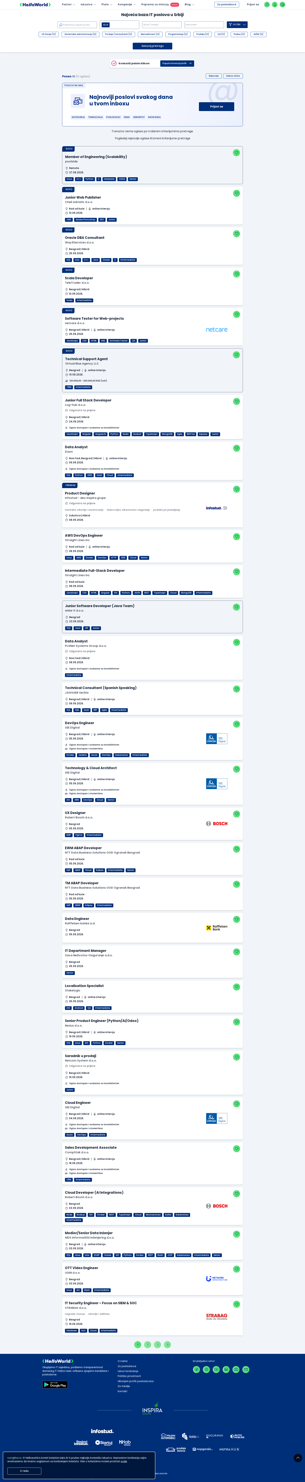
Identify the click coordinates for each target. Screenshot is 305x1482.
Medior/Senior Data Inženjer (89, 1233)
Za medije (124, 1386)
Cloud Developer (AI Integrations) (94, 1192)
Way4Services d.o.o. (79, 242)
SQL (68, 259)
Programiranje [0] (178, 34)
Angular (86, 434)
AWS (89, 475)
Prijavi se (216, 107)
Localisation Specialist (84, 985)
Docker (89, 557)
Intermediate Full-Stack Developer (95, 570)
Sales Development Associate (91, 1147)
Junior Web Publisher (83, 197)
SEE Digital (72, 728)
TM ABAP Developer (81, 883)
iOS (68, 1008)
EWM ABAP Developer (83, 848)
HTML (94, 340)
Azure (94, 755)
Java (95, 259)
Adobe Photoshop (85, 219)
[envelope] (245, 1369)
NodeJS (137, 434)
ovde (124, 1461)
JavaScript (72, 340)
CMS (69, 219)
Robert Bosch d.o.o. (79, 817)
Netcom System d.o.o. (81, 1060)
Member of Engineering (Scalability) (96, 156)
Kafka (168, 1214)
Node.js (81, 1214)
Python (89, 179)
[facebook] (196, 1369)
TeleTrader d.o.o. (77, 283)
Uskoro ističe (233, 75)
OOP (170, 1255)
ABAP (77, 870)
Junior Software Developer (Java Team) (99, 606)
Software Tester (118, 340)
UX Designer (75, 812)
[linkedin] (226, 1369)
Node (69, 1214)
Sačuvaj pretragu (153, 46)
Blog (188, 4)
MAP (69, 835)
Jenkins (83, 755)
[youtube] (216, 1369)
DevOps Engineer (79, 723)
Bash (160, 1255)
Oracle (106, 259)
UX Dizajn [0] (49, 34)
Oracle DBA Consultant (84, 237)
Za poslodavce (226, 4)
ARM (76, 799)
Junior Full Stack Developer (88, 400)
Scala (69, 300)
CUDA (122, 179)
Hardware (109, 179)
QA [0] (221, 34)
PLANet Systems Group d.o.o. (86, 646)
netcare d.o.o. (75, 323)
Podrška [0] (202, 34)
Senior (133, 179)
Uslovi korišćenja (128, 1371)
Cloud (110, 475)
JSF (86, 628)
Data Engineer (77, 918)
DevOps (102, 557)
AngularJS (100, 434)
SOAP (97, 1255)
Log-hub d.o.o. (75, 405)
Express (203, 434)
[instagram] (206, 1369)
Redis (126, 434)
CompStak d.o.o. (77, 1152)
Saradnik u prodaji (80, 1056)
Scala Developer (79, 278)
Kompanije (125, 4)
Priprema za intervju (155, 4)
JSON (137, 592)
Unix (77, 259)
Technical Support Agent (86, 359)
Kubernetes (121, 755)
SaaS (99, 475)
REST (146, 592)
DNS (123, 557)
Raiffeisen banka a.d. (80, 923)
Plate (105, 4)
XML (103, 340)
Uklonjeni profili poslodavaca (136, 1381)
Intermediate (128, 259)
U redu (24, 1471)
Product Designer (80, 493)
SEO (102, 219)
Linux (69, 179)
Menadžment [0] (150, 34)
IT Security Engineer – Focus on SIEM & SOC (101, 1303)
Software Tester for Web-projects (94, 318)
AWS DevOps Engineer (84, 535)
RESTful (191, 434)
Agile (179, 434)
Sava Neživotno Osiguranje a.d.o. (89, 955)
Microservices (153, 1214)
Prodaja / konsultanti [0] (118, 34)
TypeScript (151, 434)
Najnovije (214, 75)
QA (133, 340)
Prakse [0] (239, 34)
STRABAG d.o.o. (76, 1308)
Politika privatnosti (129, 1376)
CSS (84, 340)
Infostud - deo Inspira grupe (85, 498)
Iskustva (86, 4)
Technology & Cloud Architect (91, 768)
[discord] (236, 1369)
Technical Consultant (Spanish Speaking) (101, 687)
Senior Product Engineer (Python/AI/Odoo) (102, 1020)
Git (115, 592)
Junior (112, 219)
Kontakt (122, 1391)
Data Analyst (76, 447)
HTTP (113, 557)
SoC (83, 1330)
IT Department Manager (85, 950)
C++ (79, 179)
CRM (69, 387)
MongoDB (167, 434)
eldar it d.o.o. (74, 611)
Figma (79, 835)
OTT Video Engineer (81, 1268)
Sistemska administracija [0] (80, 34)
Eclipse (99, 870)
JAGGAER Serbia (76, 693)
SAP (68, 870)
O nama (123, 1361)
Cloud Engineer (78, 1102)
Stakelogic (72, 990)
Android (79, 1008)
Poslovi (66, 4)
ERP (95, 710)
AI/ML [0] (258, 34)
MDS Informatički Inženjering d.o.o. (90, 1238)
